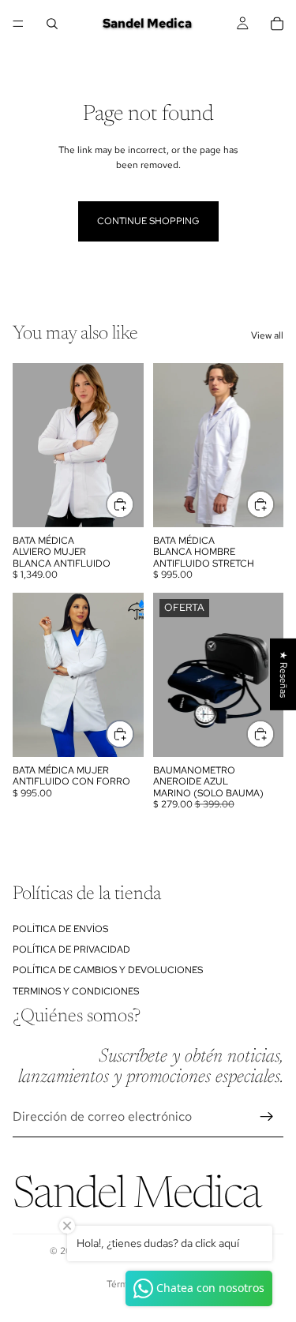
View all (267, 335)
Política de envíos (60, 929)
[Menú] (18, 24)
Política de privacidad (71, 949)
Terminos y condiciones (76, 991)
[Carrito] (277, 23)
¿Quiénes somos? (77, 1016)
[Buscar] (52, 23)
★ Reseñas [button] (283, 673)
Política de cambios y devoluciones (108, 970)
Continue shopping (148, 221)
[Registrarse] (266, 1116)
